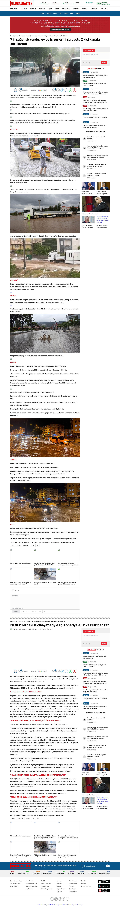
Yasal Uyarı (80, 904)
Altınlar (59, 881)
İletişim (46, 904)
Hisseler (71, 872)
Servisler (24, 8)
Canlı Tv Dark (30, 881)
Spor (50, 8)
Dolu (13, 545)
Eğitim (66, 13)
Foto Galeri (65, 8)
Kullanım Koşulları (71, 904)
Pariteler (81, 872)
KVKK (64, 904)
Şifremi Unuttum (86, 886)
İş (33, 818)
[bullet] (35, 611)
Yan (38, 818)
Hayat (71, 13)
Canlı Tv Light (14, 886)
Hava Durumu (47, 872)
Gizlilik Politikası (53, 904)
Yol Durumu (92, 872)
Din (60, 13)
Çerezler (60, 904)
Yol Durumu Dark (15, 883)
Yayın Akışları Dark (31, 883)
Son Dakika (13, 8)
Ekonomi (42, 8)
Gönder (16, 611)
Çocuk (13, 818)
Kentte (18, 545)
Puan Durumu (60, 872)
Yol (37, 545)
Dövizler (59, 883)
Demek (28, 818)
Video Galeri (73, 883)
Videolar (75, 8)
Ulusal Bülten (13, 36)
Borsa (12, 872)
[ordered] (33, 611)
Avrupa (48, 13)
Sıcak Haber (73, 891)
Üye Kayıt (84, 883)
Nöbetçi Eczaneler (31, 886)
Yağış (32, 545)
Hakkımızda (40, 904)
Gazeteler (94, 8)
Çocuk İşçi (20, 818)
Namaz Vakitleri (23, 872)
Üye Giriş (83, 881)
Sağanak (25, 545)
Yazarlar (84, 8)
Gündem (33, 8)
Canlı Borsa (44, 881)
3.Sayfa (42, 13)
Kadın (57, 8)
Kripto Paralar (104, 872)
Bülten (55, 13)
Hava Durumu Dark (16, 881)
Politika (78, 13)
